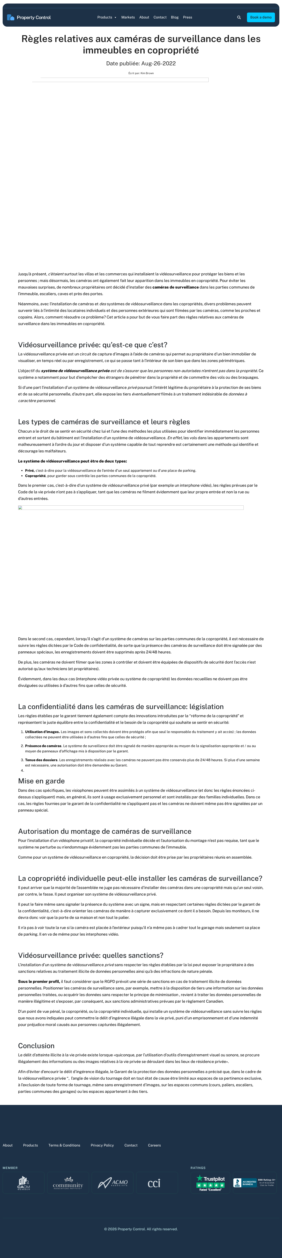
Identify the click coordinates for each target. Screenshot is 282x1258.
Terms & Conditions (64, 1145)
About (144, 17)
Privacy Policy (102, 1145)
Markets (128, 17)
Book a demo (261, 17)
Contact (160, 17)
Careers (154, 1145)
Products (104, 17)
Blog (175, 17)
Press (187, 17)
